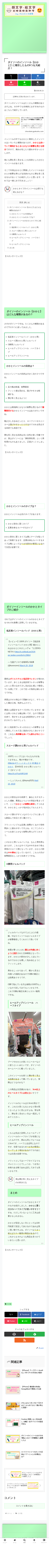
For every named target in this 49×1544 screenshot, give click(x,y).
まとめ (11, 248)
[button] (38, 83)
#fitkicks (11, 763)
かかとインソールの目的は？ (22, 214)
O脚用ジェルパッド (19, 234)
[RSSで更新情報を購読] (24, 1340)
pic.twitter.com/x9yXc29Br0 (19, 655)
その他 (9, 1304)
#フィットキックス (23, 763)
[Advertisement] (24, 36)
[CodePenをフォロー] (14, 1334)
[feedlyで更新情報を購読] (35, 1334)
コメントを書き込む (24, 1506)
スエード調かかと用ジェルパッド (24, 231)
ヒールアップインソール (21, 244)
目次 (21, 202)
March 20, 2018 (26, 666)
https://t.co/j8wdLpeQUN (25, 652)
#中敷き (35, 763)
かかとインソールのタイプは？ (23, 217)
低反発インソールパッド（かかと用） (26, 227)
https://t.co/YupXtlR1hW (18, 774)
